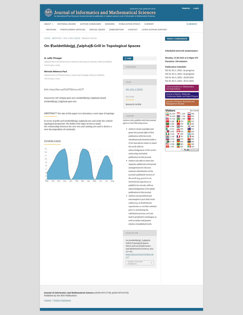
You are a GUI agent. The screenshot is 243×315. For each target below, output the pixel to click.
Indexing (110, 24)
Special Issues (97, 29)
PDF (129, 58)
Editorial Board (66, 24)
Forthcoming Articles (72, 29)
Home (47, 38)
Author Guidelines (90, 24)
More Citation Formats (135, 263)
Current (149, 24)
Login (196, 8)
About (48, 24)
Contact (133, 29)
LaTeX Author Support (154, 29)
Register (186, 8)
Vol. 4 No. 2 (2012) (71, 38)
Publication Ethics (129, 24)
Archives (51, 29)
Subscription (116, 29)
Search (192, 24)
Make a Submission (177, 39)
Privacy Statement (62, 300)
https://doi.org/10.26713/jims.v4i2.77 (66, 89)
